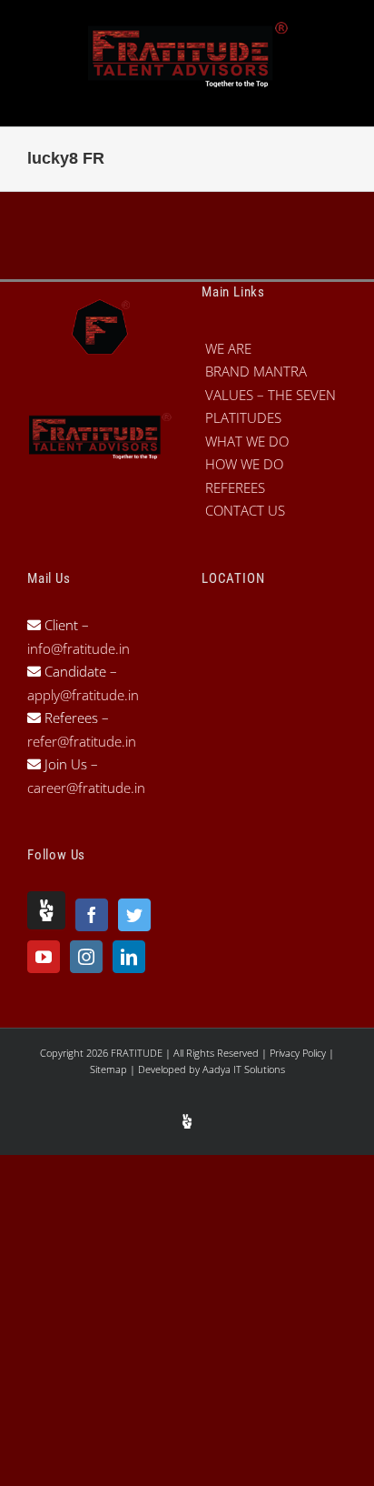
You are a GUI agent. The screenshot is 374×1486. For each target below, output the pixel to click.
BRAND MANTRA (256, 371)
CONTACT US (245, 510)
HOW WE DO (244, 464)
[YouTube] (43, 956)
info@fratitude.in (78, 648)
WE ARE (228, 348)
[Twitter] (134, 915)
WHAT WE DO (247, 441)
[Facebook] (91, 915)
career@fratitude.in (86, 787)
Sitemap (110, 1069)
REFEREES (235, 487)
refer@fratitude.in (81, 741)
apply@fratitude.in (83, 695)
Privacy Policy (299, 1052)
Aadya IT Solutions (243, 1069)
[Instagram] (86, 956)
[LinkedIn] (129, 956)
